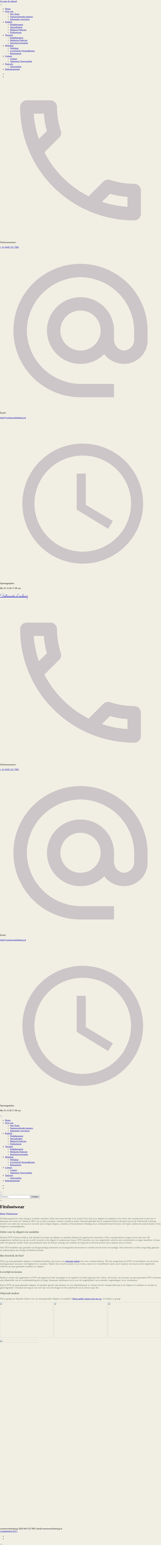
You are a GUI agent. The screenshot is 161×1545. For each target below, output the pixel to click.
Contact (8, 56)
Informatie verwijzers (20, 19)
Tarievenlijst (15, 66)
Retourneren (15, 53)
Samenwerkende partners (21, 16)
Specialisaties (16, 27)
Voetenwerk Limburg (14, 596)
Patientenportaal (12, 69)
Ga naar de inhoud (8, 1)
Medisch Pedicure (18, 30)
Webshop (9, 45)
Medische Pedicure (18, 40)
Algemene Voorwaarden (21, 61)
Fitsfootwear (16, 32)
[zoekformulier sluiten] (1, 1200)
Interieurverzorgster (19, 43)
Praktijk (8, 22)
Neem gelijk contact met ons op (86, 1298)
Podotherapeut (16, 24)
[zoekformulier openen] (1, 1193)
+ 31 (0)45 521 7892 (9, 247)
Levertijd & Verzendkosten (22, 51)
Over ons (9, 11)
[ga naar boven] (1, 1544)
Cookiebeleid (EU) (8, 1531)
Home (8, 9)
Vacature (9, 35)
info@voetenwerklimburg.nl (13, 417)
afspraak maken (72, 1261)
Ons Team (14, 14)
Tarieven (9, 64)
